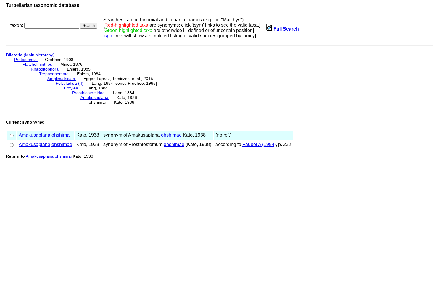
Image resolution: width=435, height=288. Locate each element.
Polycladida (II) (70, 83)
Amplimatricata (61, 78)
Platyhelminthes (37, 64)
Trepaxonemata (54, 73)
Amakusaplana (94, 97)
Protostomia (26, 59)
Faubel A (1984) (259, 144)
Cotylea (71, 88)
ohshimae (171, 134)
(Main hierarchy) (30, 54)
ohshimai (61, 134)
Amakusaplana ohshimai (49, 156)
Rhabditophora (45, 69)
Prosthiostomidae (89, 92)
